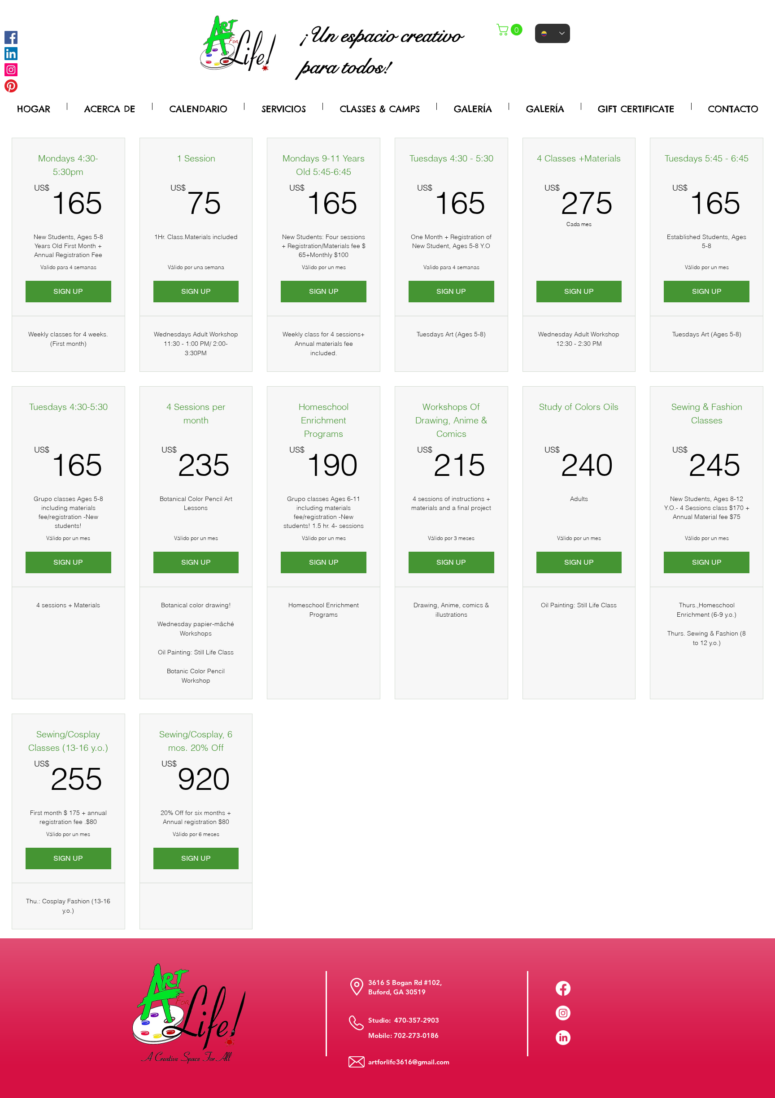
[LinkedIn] (563, 1037)
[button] (510, 29)
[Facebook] (10, 37)
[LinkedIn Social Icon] (10, 53)
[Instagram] (10, 69)
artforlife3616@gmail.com (408, 1062)
